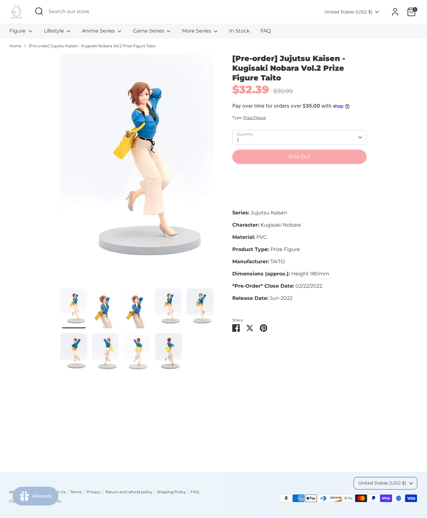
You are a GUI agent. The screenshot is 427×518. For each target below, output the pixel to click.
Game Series (149, 31)
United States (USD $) (348, 12)
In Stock (239, 31)
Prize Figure (254, 117)
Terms (76, 492)
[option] (137, 171)
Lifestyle (54, 31)
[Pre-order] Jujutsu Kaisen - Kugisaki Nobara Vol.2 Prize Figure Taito (92, 46)
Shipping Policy (171, 492)
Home (15, 46)
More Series (197, 31)
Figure (18, 31)
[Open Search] (39, 11)
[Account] (395, 12)
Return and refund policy (128, 492)
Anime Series (99, 31)
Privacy (94, 492)
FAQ (265, 31)
